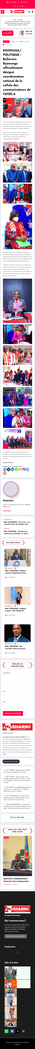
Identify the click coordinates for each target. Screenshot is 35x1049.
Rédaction (16, 41)
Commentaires (6, 673)
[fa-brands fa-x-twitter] (15, 6)
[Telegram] (27, 469)
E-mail (4, 702)
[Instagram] (23, 469)
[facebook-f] (13, 6)
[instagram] (20, 6)
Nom (4, 691)
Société (6, 837)
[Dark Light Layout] (32, 12)
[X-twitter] (18, 1031)
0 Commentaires (8, 45)
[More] (5, 473)
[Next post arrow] (30, 532)
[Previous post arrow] (30, 522)
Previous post (7, 519)
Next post (6, 528)
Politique (6, 41)
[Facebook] (5, 469)
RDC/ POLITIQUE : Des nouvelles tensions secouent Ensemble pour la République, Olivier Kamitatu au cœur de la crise (16, 647)
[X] (8, 469)
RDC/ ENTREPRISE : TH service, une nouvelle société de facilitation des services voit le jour (16, 523)
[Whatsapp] (16, 469)
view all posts (7, 510)
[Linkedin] (12, 469)
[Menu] (2, 12)
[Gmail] (20, 469)
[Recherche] (29, 12)
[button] (17, 952)
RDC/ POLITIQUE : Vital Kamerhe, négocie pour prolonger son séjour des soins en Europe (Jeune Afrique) (16, 532)
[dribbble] (17, 6)
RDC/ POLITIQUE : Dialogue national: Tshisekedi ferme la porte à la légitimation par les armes (15, 572)
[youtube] (22, 6)
